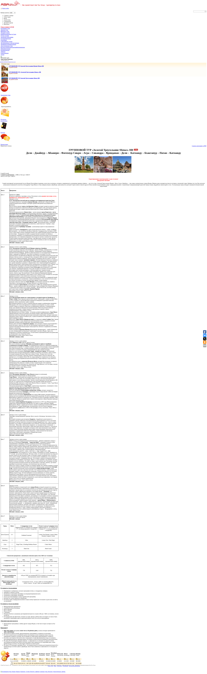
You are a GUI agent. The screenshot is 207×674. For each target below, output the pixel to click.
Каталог (3, 132)
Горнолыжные (5, 53)
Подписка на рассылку (4, 120)
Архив (2, 54)
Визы (55, 665)
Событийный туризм (6, 41)
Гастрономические (6, 38)
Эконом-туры (4, 30)
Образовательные (5, 48)
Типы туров (50, 665)
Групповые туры (5, 28)
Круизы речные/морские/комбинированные (13, 47)
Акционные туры (5, 95)
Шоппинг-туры (5, 31)
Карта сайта (5, 8)
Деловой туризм (5, 33)
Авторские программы (7, 37)
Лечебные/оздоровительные (8, 44)
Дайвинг (3, 51)
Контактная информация (74, 665)
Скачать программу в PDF (199, 146)
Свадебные (4, 40)
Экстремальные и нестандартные (10, 43)
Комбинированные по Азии (8, 34)
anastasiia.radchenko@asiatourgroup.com (8, 61)
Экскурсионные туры (7, 46)
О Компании (65, 665)
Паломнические (5, 50)
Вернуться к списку (6, 146)
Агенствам (59, 665)
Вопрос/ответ (4, 144)
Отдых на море (5, 35)
